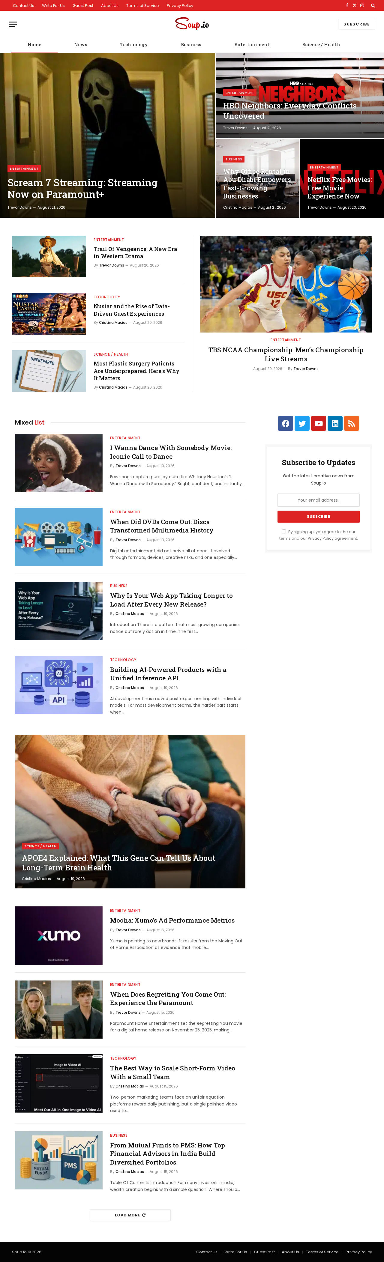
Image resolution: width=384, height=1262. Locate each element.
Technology (134, 44)
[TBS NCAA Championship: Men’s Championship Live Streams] (286, 284)
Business (191, 44)
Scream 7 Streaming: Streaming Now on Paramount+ (83, 188)
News (80, 44)
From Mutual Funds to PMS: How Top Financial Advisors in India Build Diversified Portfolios (167, 1153)
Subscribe (357, 24)
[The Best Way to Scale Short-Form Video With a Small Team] (59, 1083)
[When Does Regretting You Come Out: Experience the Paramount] (59, 1009)
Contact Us (23, 5)
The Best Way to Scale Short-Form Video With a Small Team (172, 1072)
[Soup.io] (192, 24)
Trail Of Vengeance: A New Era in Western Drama (135, 252)
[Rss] (351, 423)
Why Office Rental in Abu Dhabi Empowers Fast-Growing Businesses (257, 184)
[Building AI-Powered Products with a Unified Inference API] (59, 685)
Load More (127, 1215)
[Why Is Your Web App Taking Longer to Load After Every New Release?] (59, 611)
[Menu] (13, 24)
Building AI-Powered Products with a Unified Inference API (168, 673)
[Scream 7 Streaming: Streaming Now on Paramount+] (107, 135)
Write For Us (53, 5)
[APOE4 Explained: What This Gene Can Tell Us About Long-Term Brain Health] (130, 811)
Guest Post (83, 5)
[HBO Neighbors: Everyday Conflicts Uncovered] (300, 95)
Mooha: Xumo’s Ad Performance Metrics (172, 920)
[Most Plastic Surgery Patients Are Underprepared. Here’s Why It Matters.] (49, 371)
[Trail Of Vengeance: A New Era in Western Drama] (49, 256)
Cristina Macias (237, 207)
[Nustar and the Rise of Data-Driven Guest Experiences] (49, 314)
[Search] (372, 5)
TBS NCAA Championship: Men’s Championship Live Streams (285, 354)
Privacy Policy (180, 5)
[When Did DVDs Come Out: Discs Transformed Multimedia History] (59, 537)
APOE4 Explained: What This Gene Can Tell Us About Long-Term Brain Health (118, 863)
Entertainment (251, 44)
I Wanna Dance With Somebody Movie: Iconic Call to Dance (171, 452)
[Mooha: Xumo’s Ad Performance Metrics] (59, 935)
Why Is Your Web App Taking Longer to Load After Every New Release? (171, 599)
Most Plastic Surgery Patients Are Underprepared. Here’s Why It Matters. (136, 371)
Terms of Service (142, 5)
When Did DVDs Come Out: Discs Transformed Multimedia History (162, 526)
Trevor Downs (20, 207)
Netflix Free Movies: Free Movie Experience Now (340, 187)
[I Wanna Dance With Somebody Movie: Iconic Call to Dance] (59, 463)
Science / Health (321, 44)
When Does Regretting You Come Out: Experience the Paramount (168, 998)
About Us (109, 5)
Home (34, 44)
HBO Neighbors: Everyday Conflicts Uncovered (290, 111)
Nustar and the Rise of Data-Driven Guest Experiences (132, 310)
